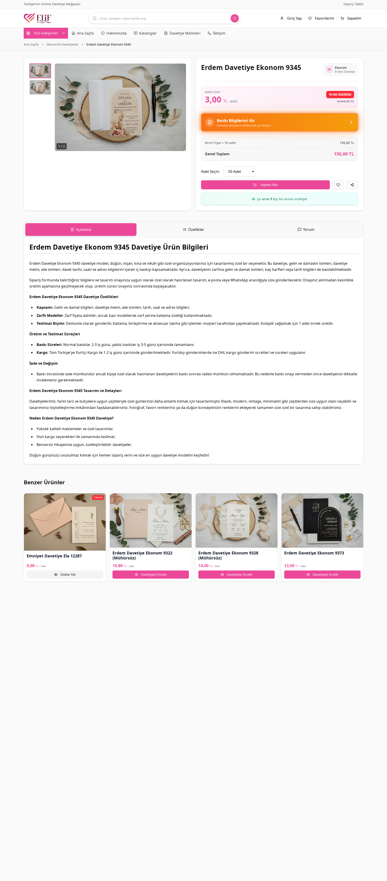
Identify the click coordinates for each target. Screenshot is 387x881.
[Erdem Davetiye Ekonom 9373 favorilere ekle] (287, 498)
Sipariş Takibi (353, 4)
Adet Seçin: (210, 171)
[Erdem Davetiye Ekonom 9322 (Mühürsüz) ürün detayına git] (151, 520)
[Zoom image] (180, 69)
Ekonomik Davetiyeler (62, 44)
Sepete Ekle (269, 185)
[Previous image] (61, 107)
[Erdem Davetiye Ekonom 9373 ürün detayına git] (322, 520)
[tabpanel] (193, 350)
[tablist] (193, 229)
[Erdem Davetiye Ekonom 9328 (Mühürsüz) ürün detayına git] (236, 520)
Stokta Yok (67, 574)
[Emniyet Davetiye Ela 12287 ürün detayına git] (65, 522)
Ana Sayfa (31, 44)
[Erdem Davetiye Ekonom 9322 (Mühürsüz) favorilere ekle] (115, 498)
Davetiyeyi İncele (154, 574)
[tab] (81, 229)
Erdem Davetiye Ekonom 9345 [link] (108, 44)
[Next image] (180, 107)
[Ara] (235, 18)
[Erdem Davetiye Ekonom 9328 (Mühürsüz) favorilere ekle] (201, 498)
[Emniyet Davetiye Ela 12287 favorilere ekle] (29, 498)
